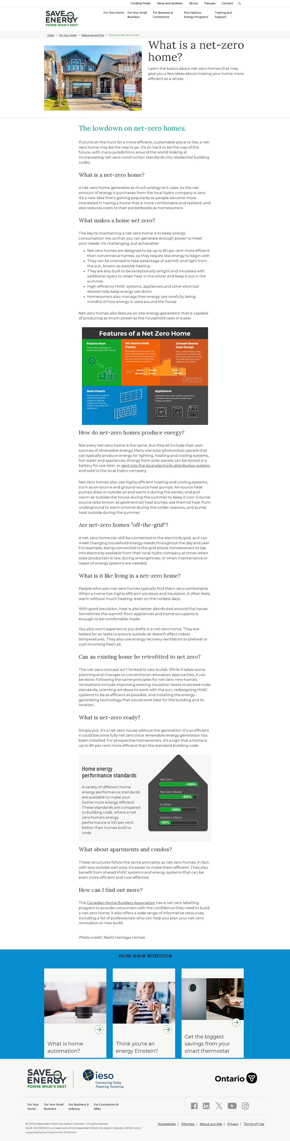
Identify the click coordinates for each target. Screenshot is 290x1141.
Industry (79, 1106)
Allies (106, 1106)
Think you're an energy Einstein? (137, 1047)
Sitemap (187, 1124)
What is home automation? (65, 1047)
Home (50, 35)
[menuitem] (114, 12)
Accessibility (167, 1124)
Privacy (232, 1124)
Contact (227, 3)
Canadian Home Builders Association (121, 903)
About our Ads (211, 1124)
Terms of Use (254, 1124)
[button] (239, 3)
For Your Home (67, 35)
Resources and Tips (93, 35)
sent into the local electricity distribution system (165, 465)
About (193, 3)
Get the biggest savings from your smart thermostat (207, 1044)
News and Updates (170, 3)
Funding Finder (141, 3)
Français (209, 3)
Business (53, 1106)
